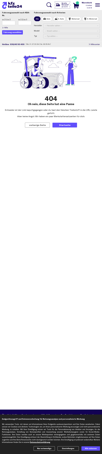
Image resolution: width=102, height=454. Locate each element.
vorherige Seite (37, 125)
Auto (48, 19)
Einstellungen (68, 448)
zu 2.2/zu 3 (22, 19)
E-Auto (61, 19)
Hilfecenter (95, 44)
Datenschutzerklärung (40, 442)
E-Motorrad (92, 19)
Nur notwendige (44, 448)
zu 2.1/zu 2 (6, 19)
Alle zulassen (91, 448)
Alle (37, 19)
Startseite (65, 125)
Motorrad (75, 19)
